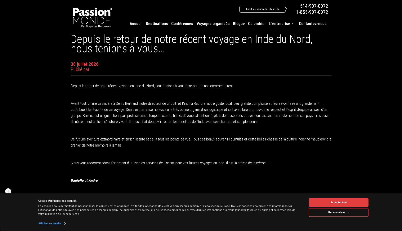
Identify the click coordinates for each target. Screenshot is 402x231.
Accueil (136, 23)
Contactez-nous (313, 23)
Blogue (239, 23)
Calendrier (257, 23)
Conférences (182, 23)
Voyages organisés (213, 23)
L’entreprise (279, 23)
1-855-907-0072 (312, 12)
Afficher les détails (49, 223)
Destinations (157, 23)
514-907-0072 (314, 6)
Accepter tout (338, 202)
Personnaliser (336, 212)
